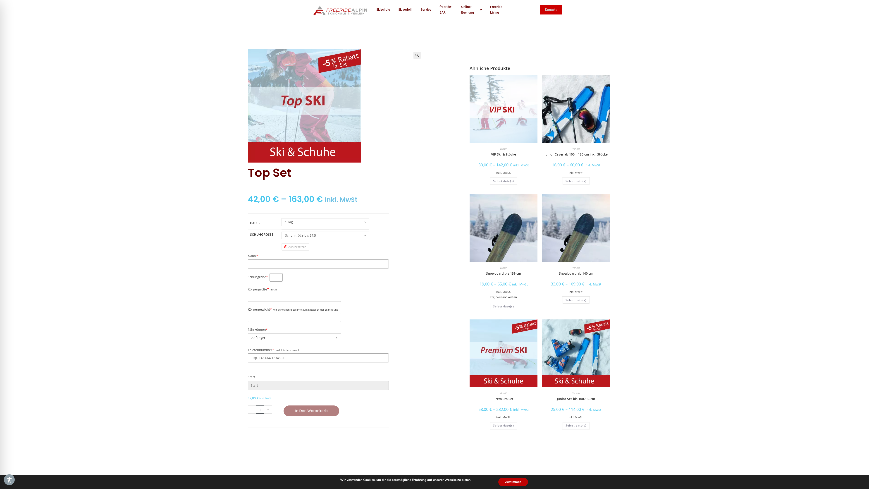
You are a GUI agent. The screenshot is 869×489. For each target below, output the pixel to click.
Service (426, 9)
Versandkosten (507, 297)
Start (251, 377)
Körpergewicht (260, 309)
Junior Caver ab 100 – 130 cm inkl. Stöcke (576, 154)
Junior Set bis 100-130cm (576, 399)
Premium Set (503, 399)
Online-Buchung (467, 9)
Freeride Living (496, 9)
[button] (417, 55)
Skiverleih (405, 9)
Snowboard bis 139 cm (503, 273)
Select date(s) (503, 181)
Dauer (255, 223)
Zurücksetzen (297, 247)
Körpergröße (258, 289)
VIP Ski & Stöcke (503, 154)
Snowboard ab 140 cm (576, 273)
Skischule (383, 9)
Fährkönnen (258, 329)
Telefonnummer (261, 350)
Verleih (503, 149)
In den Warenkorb (311, 410)
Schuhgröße (261, 234)
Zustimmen (513, 482)
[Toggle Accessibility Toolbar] (9, 480)
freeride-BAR (445, 9)
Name (253, 256)
